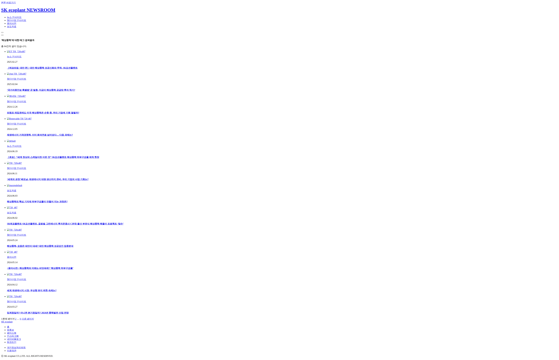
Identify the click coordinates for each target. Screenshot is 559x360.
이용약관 (11, 350)
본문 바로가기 (8, 2)
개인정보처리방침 (16, 347)
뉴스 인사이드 (14, 17)
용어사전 (11, 23)
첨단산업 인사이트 (16, 20)
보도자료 (11, 26)
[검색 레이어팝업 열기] (2, 32)
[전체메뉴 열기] (2, 35)
